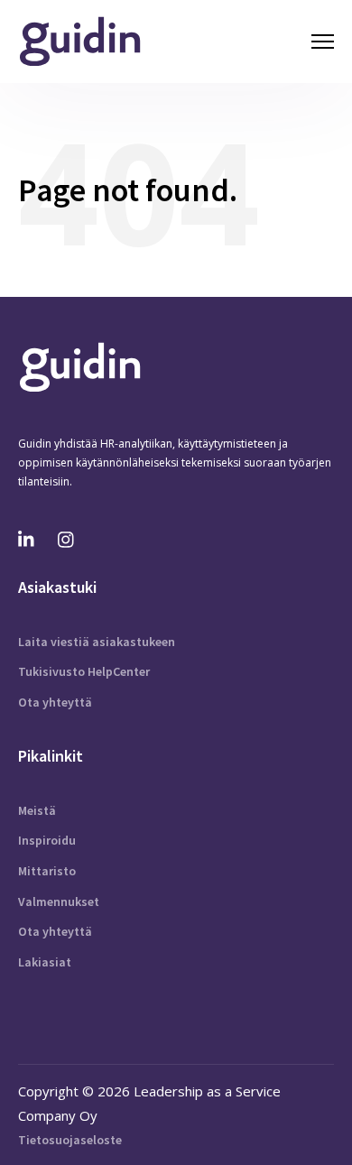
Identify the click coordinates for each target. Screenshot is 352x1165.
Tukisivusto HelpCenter (84, 671)
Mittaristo (47, 871)
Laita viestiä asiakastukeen (96, 641)
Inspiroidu (47, 840)
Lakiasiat (44, 962)
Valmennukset (58, 901)
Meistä (37, 810)
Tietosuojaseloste (70, 1140)
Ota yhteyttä (55, 702)
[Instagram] (67, 540)
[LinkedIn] (27, 540)
